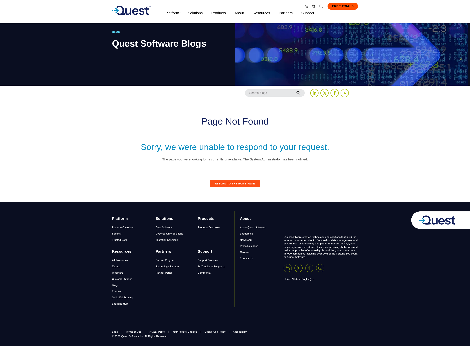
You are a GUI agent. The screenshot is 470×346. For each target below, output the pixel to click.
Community (204, 272)
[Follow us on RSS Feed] (345, 93)
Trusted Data (119, 239)
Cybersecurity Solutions (169, 233)
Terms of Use (133, 331)
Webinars (117, 272)
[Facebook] (309, 268)
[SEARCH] (298, 93)
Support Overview (208, 260)
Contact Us (246, 258)
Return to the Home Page (235, 183)
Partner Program (165, 260)
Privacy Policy (157, 331)
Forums (116, 291)
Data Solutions (164, 227)
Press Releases (249, 245)
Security (116, 233)
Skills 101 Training (122, 297)
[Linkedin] (288, 268)
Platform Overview (122, 227)
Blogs (115, 285)
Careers (244, 252)
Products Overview (209, 227)
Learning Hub (120, 303)
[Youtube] (320, 268)
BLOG (116, 31)
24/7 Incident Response (211, 266)
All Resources (120, 260)
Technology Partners (168, 266)
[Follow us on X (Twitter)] (324, 93)
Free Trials (343, 6)
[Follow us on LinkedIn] (314, 93)
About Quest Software (252, 227)
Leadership (246, 233)
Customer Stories (122, 278)
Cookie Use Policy (215, 331)
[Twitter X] (298, 268)
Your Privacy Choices (184, 331)
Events (116, 266)
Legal (115, 331)
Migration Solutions (167, 239)
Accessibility (240, 331)
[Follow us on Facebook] (334, 93)
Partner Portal (164, 272)
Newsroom (246, 239)
